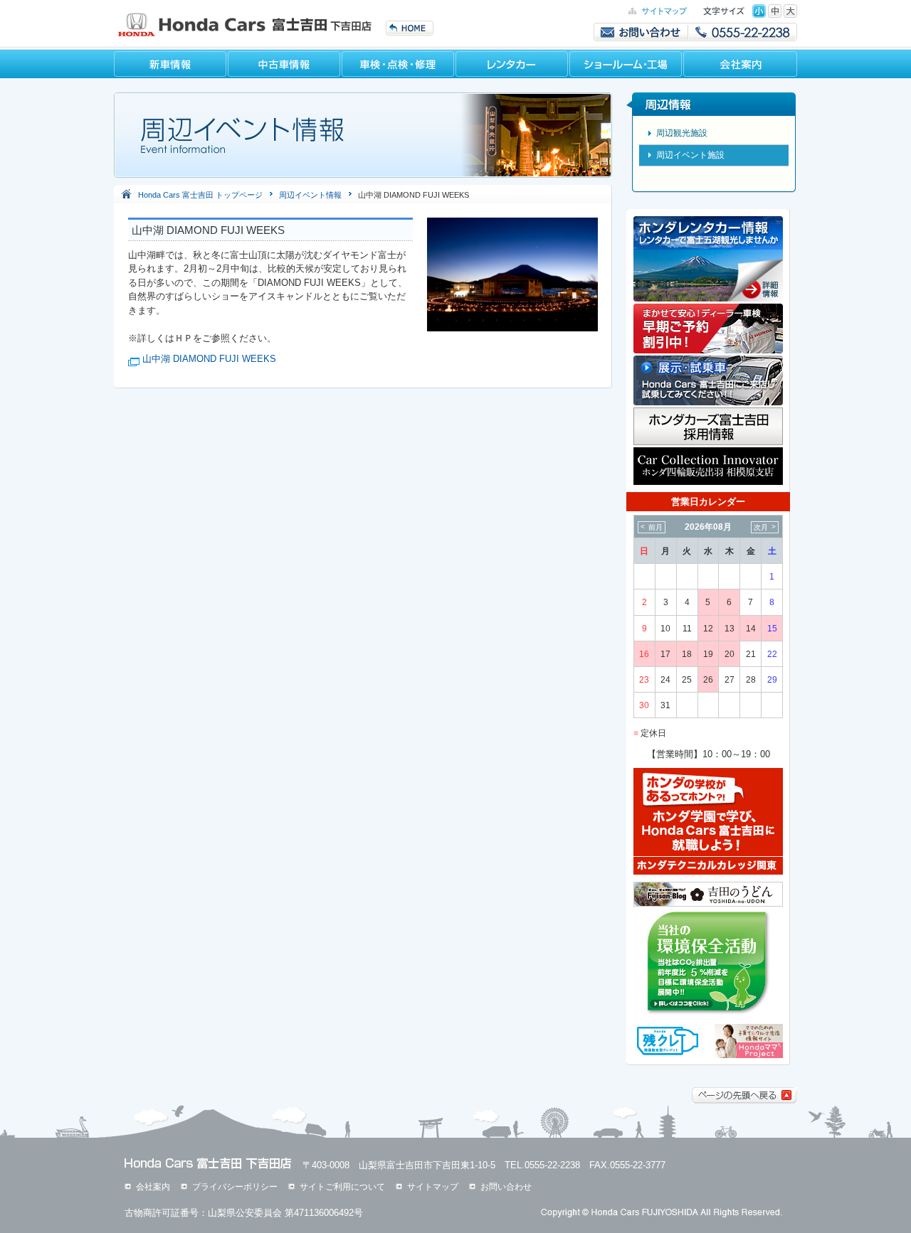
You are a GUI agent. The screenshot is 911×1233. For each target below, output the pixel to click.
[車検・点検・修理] (399, 64)
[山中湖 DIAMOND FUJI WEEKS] (512, 328)
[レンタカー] (512, 64)
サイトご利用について (342, 1186)
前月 (655, 527)
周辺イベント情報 (310, 195)
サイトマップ (432, 1186)
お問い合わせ (506, 1186)
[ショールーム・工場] (626, 64)
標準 (759, 11)
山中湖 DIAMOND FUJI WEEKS (209, 358)
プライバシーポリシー (235, 1186)
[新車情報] (171, 64)
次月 (761, 527)
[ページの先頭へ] (744, 1101)
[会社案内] (740, 64)
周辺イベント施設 (690, 155)
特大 (790, 11)
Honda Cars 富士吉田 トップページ (200, 195)
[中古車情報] (285, 64)
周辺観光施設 (681, 133)
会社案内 (153, 1186)
